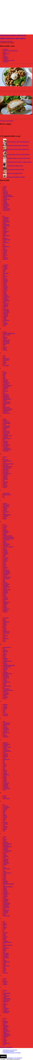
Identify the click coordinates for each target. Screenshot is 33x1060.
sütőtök (5, 889)
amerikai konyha (7, 195)
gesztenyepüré (6, 426)
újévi (4, 980)
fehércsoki (5, 379)
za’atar (4, 1018)
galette (4, 419)
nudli (4, 710)
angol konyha (6, 199)
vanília (4, 997)
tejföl (4, 934)
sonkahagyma (6, 868)
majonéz (5, 650)
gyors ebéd (5, 444)
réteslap (5, 815)
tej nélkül (5, 932)
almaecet (5, 190)
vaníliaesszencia (7, 998)
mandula (5, 659)
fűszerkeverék (6, 413)
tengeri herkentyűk (7, 945)
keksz (4, 566)
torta (4, 967)
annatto (5, 200)
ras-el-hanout (6, 807)
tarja (4, 925)
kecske (4, 562)
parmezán (5, 753)
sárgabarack (6, 845)
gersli (4, 424)
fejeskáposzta (6, 382)
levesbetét (5, 635)
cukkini (5, 319)
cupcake (5, 324)
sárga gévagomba (7, 843)
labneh (4, 620)
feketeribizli (6, 386)
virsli (4, 1005)
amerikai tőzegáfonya (8, 196)
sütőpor (5, 888)
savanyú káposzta (7, 850)
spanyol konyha (7, 872)
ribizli (4, 818)
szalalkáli (5, 890)
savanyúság (6, 852)
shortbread (5, 861)
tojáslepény (6, 956)
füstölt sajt (5, 411)
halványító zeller (7, 461)
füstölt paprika (6, 407)
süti (4, 885)
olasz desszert (6, 722)
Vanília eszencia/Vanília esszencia (15, 165)
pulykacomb (6, 782)
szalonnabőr (6, 893)
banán (4, 223)
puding (4, 778)
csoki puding (6, 310)
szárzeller (5, 896)
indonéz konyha (7, 494)
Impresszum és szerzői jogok (10, 1050)
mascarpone (6, 677)
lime (4, 639)
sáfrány (5, 836)
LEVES (5, 56)
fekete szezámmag (7, 385)
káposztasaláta (6, 544)
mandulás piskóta (7, 661)
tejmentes (5, 936)
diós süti (5, 349)
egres (4, 361)
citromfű (5, 285)
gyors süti (5, 446)
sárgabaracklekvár (7, 846)
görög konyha (6, 433)
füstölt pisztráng (7, 410)
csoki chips (5, 309)
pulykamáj (5, 785)
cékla (4, 270)
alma (4, 189)
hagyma (5, 456)
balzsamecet (6, 220)
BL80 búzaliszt (6, 239)
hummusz (5, 479)
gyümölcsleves (6, 448)
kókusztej (5, 591)
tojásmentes (6, 957)
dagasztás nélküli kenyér (9, 333)
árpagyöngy (6, 206)
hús (4, 480)
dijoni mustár (6, 343)
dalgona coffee (6, 334)
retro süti (5, 817)
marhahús (5, 672)
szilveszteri (5, 911)
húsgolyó (5, 483)
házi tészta (5, 474)
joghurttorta (6, 511)
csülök (4, 317)
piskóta (5, 764)
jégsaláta (5, 509)
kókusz (5, 588)
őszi (4, 734)
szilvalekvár (6, 910)
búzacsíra (5, 257)
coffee (4, 291)
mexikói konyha (7, 686)
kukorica (5, 607)
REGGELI (5, 57)
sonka (4, 867)
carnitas (5, 269)
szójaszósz (5, 912)
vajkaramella (6, 995)
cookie (4, 292)
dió (4, 345)
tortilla (4, 968)
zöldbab (5, 1028)
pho (4, 760)
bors (4, 248)
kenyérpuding (6, 571)
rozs (4, 825)
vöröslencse (6, 1012)
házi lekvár (5, 472)
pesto (4, 758)
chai (4, 272)
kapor (4, 541)
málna (4, 657)
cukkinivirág (6, 320)
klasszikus (5, 585)
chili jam (5, 278)
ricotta (4, 819)
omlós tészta (6, 729)
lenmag (5, 628)
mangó (4, 662)
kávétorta (5, 560)
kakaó (4, 528)
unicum (5, 983)
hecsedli (5, 476)
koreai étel (5, 598)
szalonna (5, 892)
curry (4, 325)
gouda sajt (5, 434)
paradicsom (6, 749)
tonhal (4, 963)
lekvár (4, 626)
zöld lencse (5, 1026)
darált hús (5, 337)
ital (4, 497)
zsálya (4, 1037)
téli (4, 943)
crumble (5, 294)
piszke (4, 766)
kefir (4, 563)
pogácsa (5, 770)
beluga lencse (6, 235)
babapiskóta (6, 217)
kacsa (4, 524)
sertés (4, 857)
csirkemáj (5, 305)
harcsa (4, 462)
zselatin (5, 1040)
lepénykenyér (6, 631)
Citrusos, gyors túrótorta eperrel (14, 173)
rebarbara (5, 808)
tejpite (4, 938)
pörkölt (5, 776)
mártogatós (5, 675)
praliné (4, 777)
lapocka (5, 624)
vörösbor (5, 1009)
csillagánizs (6, 299)
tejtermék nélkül (7, 942)
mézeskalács (6, 688)
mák (4, 652)
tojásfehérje (6, 954)
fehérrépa (5, 381)
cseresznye (5, 295)
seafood (5, 854)
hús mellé (5, 481)
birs (4, 237)
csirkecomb (6, 303)
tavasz (4, 928)
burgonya (5, 254)
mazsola (5, 680)
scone (4, 853)
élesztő (4, 362)
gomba (4, 430)
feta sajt (5, 393)
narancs (5, 705)
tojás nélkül (6, 953)
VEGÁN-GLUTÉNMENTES (10, 50)
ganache (5, 420)
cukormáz (5, 323)
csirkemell (5, 306)
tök (4, 959)
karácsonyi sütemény (8, 546)
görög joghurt (6, 431)
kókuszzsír (5, 592)
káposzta (5, 542)
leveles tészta (6, 633)
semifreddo (5, 856)
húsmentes (5, 485)
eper (4, 364)
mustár (4, 698)
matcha (5, 679)
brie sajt (5, 249)
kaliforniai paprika (7, 535)
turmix (4, 970)
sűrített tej (5, 881)
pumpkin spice (6, 788)
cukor (4, 321)
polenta (5, 771)
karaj (4, 548)
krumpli (5, 604)
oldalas (4, 725)
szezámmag (6, 906)
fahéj (4, 374)
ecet (4, 357)
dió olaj (5, 347)
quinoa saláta (6, 798)
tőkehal (5, 960)
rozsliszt (5, 828)
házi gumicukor (7, 468)
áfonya (4, 188)
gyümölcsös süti (7, 449)
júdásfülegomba (7, 514)
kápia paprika (6, 539)
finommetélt (6, 395)
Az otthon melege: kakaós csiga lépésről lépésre (18, 154)
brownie (5, 252)
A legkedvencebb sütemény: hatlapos (16, 177)
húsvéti (5, 487)
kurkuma (5, 610)
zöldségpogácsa (7, 1035)
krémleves (5, 603)
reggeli (4, 810)
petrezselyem (6, 759)
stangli (4, 877)
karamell (5, 551)
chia (4, 274)
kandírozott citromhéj (8, 537)
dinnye (4, 344)
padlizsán (5, 742)
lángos (4, 623)
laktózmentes (6, 621)
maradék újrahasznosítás (9, 665)
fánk (4, 375)
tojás (4, 952)
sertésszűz (5, 860)
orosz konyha (6, 732)
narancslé (5, 707)
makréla (5, 654)
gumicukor (5, 441)
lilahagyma (5, 638)
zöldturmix (5, 1036)
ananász (5, 197)
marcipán (5, 668)
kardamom (5, 553)
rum (4, 830)
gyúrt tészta (6, 450)
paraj (4, 752)
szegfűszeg (5, 900)
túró (4, 971)
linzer (4, 641)
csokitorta (5, 314)
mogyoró (5, 691)
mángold (5, 664)
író (3, 496)
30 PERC (5, 49)
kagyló (4, 527)
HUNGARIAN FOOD (9, 60)
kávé (4, 556)
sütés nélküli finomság (8, 883)
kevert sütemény (7, 577)
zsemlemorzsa (6, 1043)
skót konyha (6, 863)
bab (4, 216)
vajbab (4, 994)
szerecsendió (6, 904)
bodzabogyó (6, 242)
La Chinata (5, 617)
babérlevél (5, 219)
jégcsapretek (6, 506)
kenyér (4, 569)
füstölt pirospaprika (7, 408)
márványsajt (6, 676)
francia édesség (6, 402)
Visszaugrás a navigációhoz (6, 120)
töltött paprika (6, 961)
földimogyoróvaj (7, 399)
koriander (5, 599)
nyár (4, 711)
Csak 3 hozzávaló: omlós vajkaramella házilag (18, 141)
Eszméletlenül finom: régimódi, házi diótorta (17, 145)
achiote (5, 186)
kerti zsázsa (6, 574)
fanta (4, 377)
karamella (5, 552)
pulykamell (5, 787)
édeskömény (6, 360)
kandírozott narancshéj (8, 538)
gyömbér (5, 442)
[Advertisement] (16, 16)
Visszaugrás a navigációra (6, 41)
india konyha (6, 493)
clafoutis (5, 288)
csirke (4, 302)
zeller (4, 1024)
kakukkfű (5, 533)
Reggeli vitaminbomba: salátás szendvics (12, 38)
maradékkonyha (7, 666)
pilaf (4, 763)
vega (4, 1002)
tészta (4, 946)
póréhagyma (6, 774)
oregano (5, 731)
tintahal (5, 949)
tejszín (4, 939)
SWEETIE (5, 61)
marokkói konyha (7, 673)
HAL (4, 52)
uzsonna (5, 984)
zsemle (4, 1042)
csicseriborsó (6, 296)
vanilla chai (6, 1001)
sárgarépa (5, 849)
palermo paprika (7, 747)
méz (4, 687)
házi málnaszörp (7, 473)
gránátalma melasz (7, 435)
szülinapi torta (6, 915)
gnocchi (5, 428)
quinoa (4, 797)
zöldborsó (5, 1029)
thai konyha (6, 947)
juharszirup (5, 516)
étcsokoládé (6, 365)
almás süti (5, 193)
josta (4, 513)
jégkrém (5, 507)
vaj (4, 991)
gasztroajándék (6, 423)
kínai (4, 581)
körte (4, 600)
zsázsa (4, 1039)
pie (4, 762)
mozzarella (5, 694)
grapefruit (5, 437)
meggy (4, 683)
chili (4, 277)
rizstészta (5, 822)
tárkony (5, 927)
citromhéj (5, 287)
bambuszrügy (6, 221)
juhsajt (4, 517)
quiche (4, 795)
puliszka (5, 780)
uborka (4, 978)
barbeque (5, 228)
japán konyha (6, 504)
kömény (5, 596)
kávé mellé (5, 557)
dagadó (5, 332)
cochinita (5, 290)
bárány (4, 227)
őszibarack (5, 736)
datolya (5, 338)
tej (3, 931)
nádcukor (5, 704)
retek (4, 812)
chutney (5, 283)
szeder (4, 897)
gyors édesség (6, 445)
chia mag (5, 276)
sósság (4, 871)
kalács (4, 534)
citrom (4, 284)
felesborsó (5, 388)
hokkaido (5, 477)
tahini (4, 923)
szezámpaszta (6, 907)
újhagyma (5, 981)
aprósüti (5, 201)
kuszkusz (5, 611)
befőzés (5, 232)
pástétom (5, 755)
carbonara (5, 267)
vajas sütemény (6, 993)
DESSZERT (6, 53)
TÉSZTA (5, 59)
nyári (4, 712)
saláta (4, 841)
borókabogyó (6, 246)
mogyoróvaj (6, 693)
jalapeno (5, 503)
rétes (4, 814)
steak (4, 878)
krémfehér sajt (6, 602)
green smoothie (6, 438)
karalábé (5, 549)
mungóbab (5, 697)
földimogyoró (6, 397)
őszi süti (5, 735)
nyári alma (5, 714)
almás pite (5, 192)
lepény (4, 630)
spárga (4, 874)
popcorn (5, 773)
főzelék (5, 400)
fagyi (4, 371)
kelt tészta (5, 567)
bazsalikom (6, 231)
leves (4, 634)
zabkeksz (5, 1021)
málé (4, 655)
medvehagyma (6, 681)
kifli (4, 580)
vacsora (5, 990)
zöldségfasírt (6, 1033)
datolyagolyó (6, 341)
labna (4, 619)
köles (4, 595)
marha (4, 670)
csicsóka (5, 298)
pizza (4, 769)
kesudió (5, 575)
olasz (4, 721)
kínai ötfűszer (6, 584)
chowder (5, 281)
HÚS (4, 54)
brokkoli (5, 250)
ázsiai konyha (6, 210)
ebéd (4, 355)
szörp (4, 914)
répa (4, 811)
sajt (4, 838)
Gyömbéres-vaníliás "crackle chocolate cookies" (18, 158)
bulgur (4, 253)
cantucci (5, 266)
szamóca (5, 895)
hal (4, 458)
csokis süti (5, 313)
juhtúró (5, 518)
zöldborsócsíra (6, 1031)
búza (4, 256)
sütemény (5, 882)
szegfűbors (5, 899)
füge (4, 406)
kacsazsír (5, 526)
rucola (4, 829)
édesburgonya (6, 358)
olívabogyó (6, 728)
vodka (4, 1007)
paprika (5, 748)
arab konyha (6, 204)
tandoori (5, 924)
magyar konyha (7, 647)
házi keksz (5, 469)
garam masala (6, 421)
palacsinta (5, 745)
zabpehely (5, 1022)
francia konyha (6, 403)
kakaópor (5, 530)
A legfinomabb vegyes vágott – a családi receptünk (19, 162)
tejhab (4, 935)
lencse (4, 627)
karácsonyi (5, 545)
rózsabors (5, 826)
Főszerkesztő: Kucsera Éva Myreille (12, 1052)
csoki (4, 307)
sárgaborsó (5, 848)
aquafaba (5, 203)
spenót (4, 875)
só (3, 865)
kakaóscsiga (6, 531)
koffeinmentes (6, 586)
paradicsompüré (7, 751)
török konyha (6, 965)
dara (4, 336)
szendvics (5, 901)
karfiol (4, 555)
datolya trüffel (6, 340)
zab (4, 1019)
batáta (4, 230)
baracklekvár (6, 224)
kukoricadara (6, 609)
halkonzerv (5, 459)
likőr (4, 637)
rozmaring (5, 823)
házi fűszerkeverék (7, 466)
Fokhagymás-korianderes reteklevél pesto (13, 35)
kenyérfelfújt (6, 570)
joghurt (5, 510)
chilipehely (5, 280)
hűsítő (4, 484)
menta (4, 684)
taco (4, 921)
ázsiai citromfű (6, 208)
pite (4, 767)
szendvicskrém (6, 903)
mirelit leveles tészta (8, 690)
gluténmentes (6, 427)
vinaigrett (5, 1004)
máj (4, 648)
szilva (4, 908)
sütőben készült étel (8, 886)
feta (4, 392)
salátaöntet (5, 842)
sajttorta (5, 839)
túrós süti (5, 972)
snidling (5, 864)
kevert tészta (6, 578)
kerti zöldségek (6, 573)
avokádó (5, 207)
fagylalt (5, 373)
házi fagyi (5, 465)
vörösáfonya (6, 1008)
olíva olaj (5, 727)
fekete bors (5, 384)
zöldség (5, 1032)
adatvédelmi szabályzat (8, 1051)
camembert (5, 265)
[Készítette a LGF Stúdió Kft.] (14, 1058)
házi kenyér (6, 470)
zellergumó (5, 1025)
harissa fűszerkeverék (8, 463)
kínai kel (5, 582)
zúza (4, 1044)
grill (4, 439)
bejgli (4, 234)
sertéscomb (5, 859)
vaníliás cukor (6, 1000)
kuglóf (4, 606)
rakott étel (5, 806)
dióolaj (4, 348)
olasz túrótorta (6, 724)
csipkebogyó (6, 301)
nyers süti (5, 715)
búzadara (5, 259)
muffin (4, 695)
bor (4, 243)
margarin (5, 669)
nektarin (5, 708)
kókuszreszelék (6, 589)
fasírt (4, 378)
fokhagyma (6, 396)
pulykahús (5, 784)
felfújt (4, 389)
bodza (4, 241)
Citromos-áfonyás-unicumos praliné (15, 169)
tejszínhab (5, 941)
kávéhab (5, 559)
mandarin (5, 658)
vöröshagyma (6, 1011)
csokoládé (5, 316)
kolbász (5, 593)
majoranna (5, 651)
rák (4, 804)
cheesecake (6, 273)
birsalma (5, 238)
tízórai (4, 950)
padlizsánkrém (6, 744)
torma (4, 964)
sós (4, 870)
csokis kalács (6, 312)
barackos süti (6, 225)
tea (3, 930)
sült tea (4, 879)
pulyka (4, 781)
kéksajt (4, 564)
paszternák (5, 756)
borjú (4, 245)
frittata (4, 404)
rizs (4, 821)
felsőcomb (5, 391)
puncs (4, 789)
